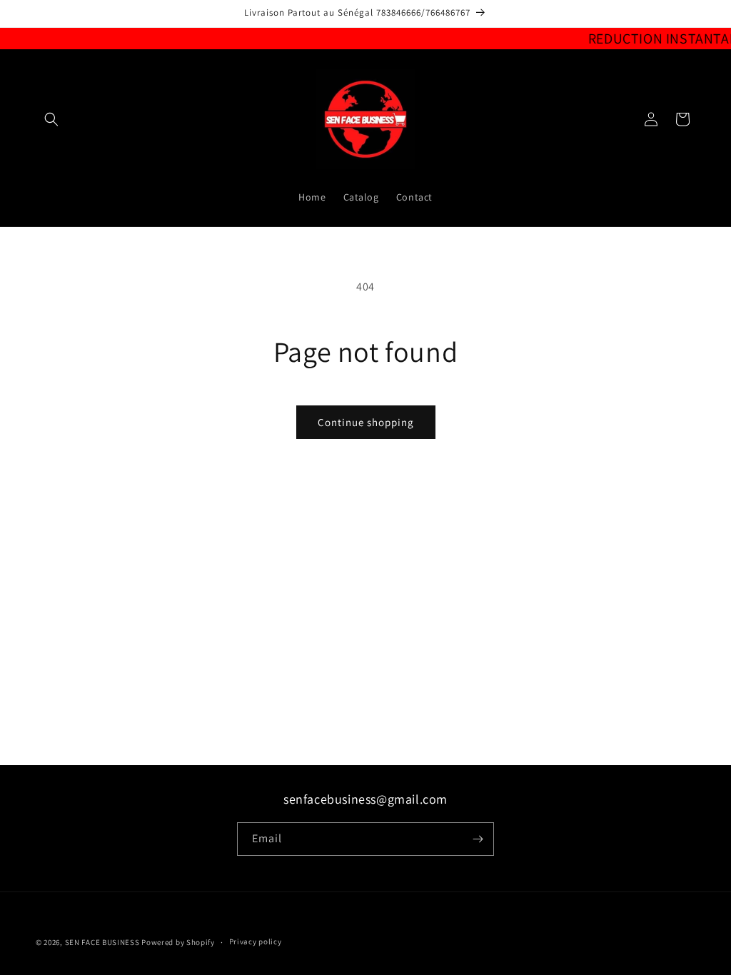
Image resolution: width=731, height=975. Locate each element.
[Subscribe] (477, 839)
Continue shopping (366, 422)
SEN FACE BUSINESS (103, 942)
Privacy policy (255, 941)
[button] (51, 119)
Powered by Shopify (178, 942)
